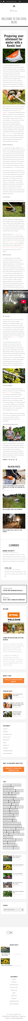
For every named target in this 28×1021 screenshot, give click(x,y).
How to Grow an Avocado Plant (18, 892)
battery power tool (9, 790)
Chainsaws (15, 793)
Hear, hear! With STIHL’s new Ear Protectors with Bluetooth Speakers (18, 704)
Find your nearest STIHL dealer (13, 680)
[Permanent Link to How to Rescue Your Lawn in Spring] (7, 860)
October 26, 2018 (7, 533)
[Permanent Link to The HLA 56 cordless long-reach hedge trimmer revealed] (7, 716)
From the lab (7, 804)
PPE (5, 831)
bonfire (6, 793)
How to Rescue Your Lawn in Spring (17, 856)
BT (10, 793)
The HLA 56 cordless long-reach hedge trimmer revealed (17, 713)
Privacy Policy (14, 1016)
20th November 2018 (13, 33)
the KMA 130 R (9, 133)
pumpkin (16, 831)
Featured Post (7, 734)
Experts (5, 731)
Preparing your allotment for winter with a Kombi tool (14, 41)
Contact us (22, 1016)
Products (6, 745)
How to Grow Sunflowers (18, 865)
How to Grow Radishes (18, 873)
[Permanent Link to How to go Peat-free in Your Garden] (7, 887)
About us (7, 1018)
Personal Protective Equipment (12, 826)
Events (5, 729)
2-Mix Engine (7, 785)
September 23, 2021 (8, 490)
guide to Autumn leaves (12, 241)
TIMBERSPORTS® (7, 750)
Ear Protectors (18, 798)
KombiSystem (13, 809)
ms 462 (15, 815)
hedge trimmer (8, 392)
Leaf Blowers (14, 812)
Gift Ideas (14, 804)
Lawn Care (6, 812)
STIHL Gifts (11, 842)
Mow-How (6, 739)
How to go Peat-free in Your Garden (18, 883)
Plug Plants (20, 828)
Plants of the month (9, 828)
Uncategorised (7, 753)
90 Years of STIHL (8, 787)
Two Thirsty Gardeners (10, 845)
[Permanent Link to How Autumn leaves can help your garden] (14, 528)
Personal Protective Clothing (12, 823)
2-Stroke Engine (16, 785)
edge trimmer (14, 336)
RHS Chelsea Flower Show (16, 834)
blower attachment (17, 234)
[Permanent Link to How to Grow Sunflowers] (7, 869)
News (4, 742)
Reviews (5, 748)
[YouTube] (4, 1)
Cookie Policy (6, 1016)
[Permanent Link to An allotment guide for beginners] (14, 507)
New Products (7, 820)
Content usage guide (17, 1018)
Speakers (19, 839)
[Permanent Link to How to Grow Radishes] (7, 878)
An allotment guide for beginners (12, 509)
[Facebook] (2, 1)
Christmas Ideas (8, 798)
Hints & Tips (6, 737)
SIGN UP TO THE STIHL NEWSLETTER (13, 769)
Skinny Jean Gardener (9, 839)
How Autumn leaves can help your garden (12, 530)
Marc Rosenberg (8, 815)
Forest (17, 801)
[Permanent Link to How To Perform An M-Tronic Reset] (7, 699)
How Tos (6, 809)
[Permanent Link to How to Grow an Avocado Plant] (7, 896)
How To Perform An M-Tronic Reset (18, 694)
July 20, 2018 (6, 510)
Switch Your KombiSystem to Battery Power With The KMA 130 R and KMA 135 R (14, 487)
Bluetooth (19, 790)
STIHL (5, 842)
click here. (13, 457)
